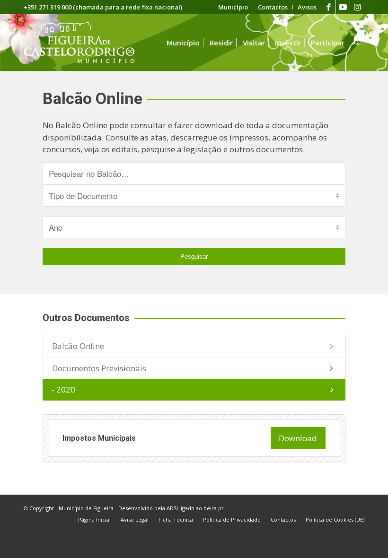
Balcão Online (78, 345)
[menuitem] (233, 7)
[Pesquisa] (356, 42)
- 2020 (63, 389)
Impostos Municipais (99, 438)
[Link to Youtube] (343, 7)
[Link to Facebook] (328, 7)
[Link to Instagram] (357, 7)
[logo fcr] (86, 42)
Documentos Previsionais (99, 368)
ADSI (172, 508)
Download (298, 438)
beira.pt (213, 508)
